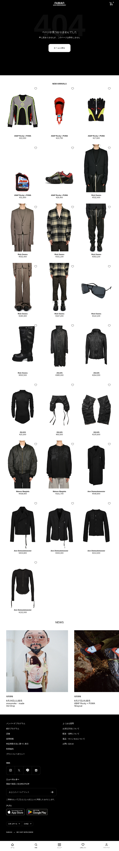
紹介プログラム (12, 729)
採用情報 (10, 739)
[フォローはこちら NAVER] (36, 770)
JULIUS (59, 373)
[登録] (52, 792)
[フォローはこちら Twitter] (19, 770)
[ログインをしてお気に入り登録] (35, 88)
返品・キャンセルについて (74, 739)
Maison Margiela (22, 491)
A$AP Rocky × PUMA (22, 136)
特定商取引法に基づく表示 (17, 744)
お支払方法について (71, 729)
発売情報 (9, 696)
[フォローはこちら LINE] (27, 770)
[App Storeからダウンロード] (15, 812)
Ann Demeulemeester (96, 491)
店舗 (8, 734)
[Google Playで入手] (37, 812)
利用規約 (10, 749)
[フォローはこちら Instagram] (10, 770)
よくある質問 (68, 723)
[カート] (111, 3)
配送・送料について (71, 734)
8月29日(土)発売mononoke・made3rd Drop (15, 703)
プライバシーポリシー (15, 754)
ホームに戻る (59, 48)
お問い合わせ (68, 744)
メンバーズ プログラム (15, 723)
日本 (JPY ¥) (12, 824)
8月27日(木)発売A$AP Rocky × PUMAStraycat (84, 703)
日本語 (26, 824)
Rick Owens (96, 195)
